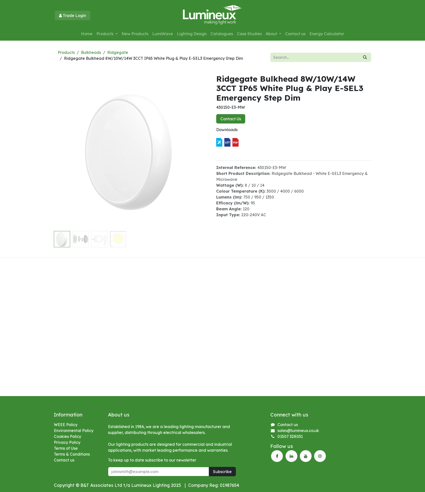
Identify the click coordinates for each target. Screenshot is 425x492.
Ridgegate (117, 52)
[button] (61, 151)
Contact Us (230, 118)
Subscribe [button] (222, 471)
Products (66, 52)
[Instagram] (320, 456)
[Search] (365, 57)
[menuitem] (86, 34)
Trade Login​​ (74, 15)
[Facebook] (277, 456)
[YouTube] (306, 456)
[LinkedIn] (291, 456)
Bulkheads (91, 52)
